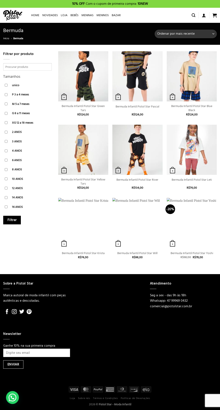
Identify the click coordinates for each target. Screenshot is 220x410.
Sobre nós (84, 398)
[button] (12, 397)
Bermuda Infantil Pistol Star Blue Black (191, 108)
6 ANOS (17, 160)
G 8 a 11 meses (21, 113)
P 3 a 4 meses (20, 94)
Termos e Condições (105, 398)
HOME (35, 15)
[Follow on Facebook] (7, 312)
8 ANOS (17, 169)
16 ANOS (17, 206)
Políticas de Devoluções (135, 398)
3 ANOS (17, 141)
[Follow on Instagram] (14, 312)
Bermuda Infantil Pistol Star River (137, 180)
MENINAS (87, 15)
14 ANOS (17, 197)
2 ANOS (17, 132)
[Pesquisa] (193, 15)
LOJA (64, 15)
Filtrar (12, 220)
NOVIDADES (50, 15)
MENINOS (102, 15)
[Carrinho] (214, 15)
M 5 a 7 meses (20, 103)
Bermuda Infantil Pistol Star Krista (83, 253)
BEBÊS (74, 15)
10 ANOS (17, 178)
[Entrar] (204, 15)
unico (15, 85)
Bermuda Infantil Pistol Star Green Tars (83, 108)
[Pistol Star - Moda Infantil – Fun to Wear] (14, 15)
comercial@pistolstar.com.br (171, 306)
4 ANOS (17, 150)
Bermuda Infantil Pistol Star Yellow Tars (83, 182)
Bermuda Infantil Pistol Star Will (137, 253)
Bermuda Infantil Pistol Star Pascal (137, 107)
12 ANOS (17, 188)
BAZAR (116, 15)
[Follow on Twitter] (21, 312)
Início (6, 38)
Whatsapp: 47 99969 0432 (169, 300)
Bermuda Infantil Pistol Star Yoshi (192, 253)
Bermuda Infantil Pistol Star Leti (192, 180)
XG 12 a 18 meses (22, 122)
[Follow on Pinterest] (29, 312)
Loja (72, 398)
